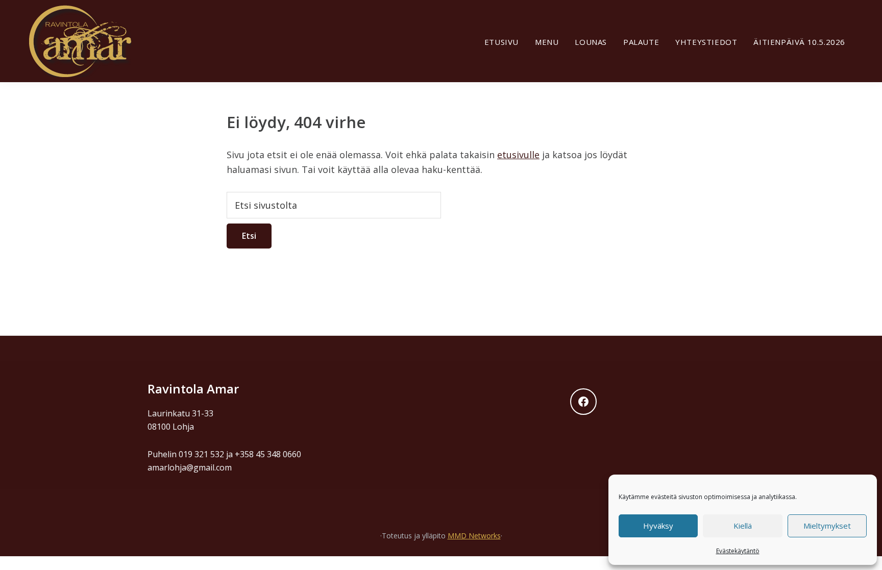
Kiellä (742, 526)
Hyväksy (658, 526)
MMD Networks (474, 535)
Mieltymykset (827, 526)
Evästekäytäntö (738, 551)
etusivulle (518, 154)
